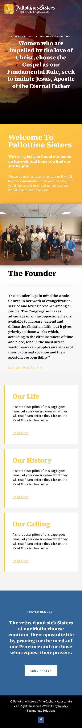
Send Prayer (41, 670)
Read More (20, 433)
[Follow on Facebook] (41, 720)
